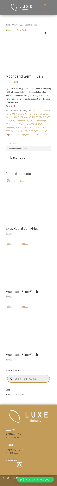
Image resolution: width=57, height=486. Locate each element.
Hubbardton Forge (23, 120)
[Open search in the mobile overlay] (28, 378)
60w (21, 25)
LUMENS (38, 124)
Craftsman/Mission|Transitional (29, 114)
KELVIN (8, 124)
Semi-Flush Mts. (17, 131)
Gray (13, 120)
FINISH (20, 117)
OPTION (18, 127)
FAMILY (14, 117)
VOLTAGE (34, 131)
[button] (46, 33)
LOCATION (30, 124)
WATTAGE (15, 25)
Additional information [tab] (18, 148)
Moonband (10, 127)
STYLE (27, 131)
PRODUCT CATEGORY (30, 127)
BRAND (12, 114)
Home (8, 25)
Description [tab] (13, 143)
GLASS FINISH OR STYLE (34, 117)
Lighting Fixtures (19, 124)
